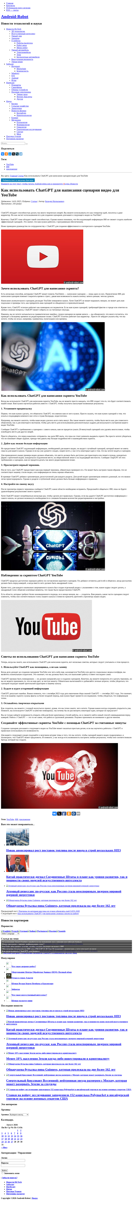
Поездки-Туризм (13, 136)
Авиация (15, 38)
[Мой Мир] (9, 153)
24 (2, 1142)
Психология (22, 122)
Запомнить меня (11, 1173)
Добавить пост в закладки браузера (17, 180)
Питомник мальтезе (15, 139)
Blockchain (21, 69)
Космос (14, 104)
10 (2, 1136)
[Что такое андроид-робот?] (8, 966)
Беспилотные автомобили (28, 57)
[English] (5, 931)
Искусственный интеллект (23, 34)
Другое (20, 99)
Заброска (15, 989)
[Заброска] (8, 989)
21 (15, 1139)
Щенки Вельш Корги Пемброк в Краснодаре (32, 983)
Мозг (19, 134)
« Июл (4, 1147)
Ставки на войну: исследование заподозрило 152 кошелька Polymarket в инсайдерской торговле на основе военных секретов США (67, 1096)
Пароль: (5, 1163)
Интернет (15, 66)
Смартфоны (16, 87)
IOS (13, 76)
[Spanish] (60, 931)
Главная (9, 3)
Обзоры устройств (19, 90)
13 (12, 1136)
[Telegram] (20, 153)
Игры (13, 80)
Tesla (19, 55)
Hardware (10, 83)
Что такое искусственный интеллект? (29, 995)
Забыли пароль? (9, 1178)
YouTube (10, 164)
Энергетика (16, 108)
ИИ (7, 167)
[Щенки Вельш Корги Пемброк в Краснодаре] (8, 983)
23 (21, 1139)
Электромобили (24, 52)
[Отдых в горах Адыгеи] (8, 978)
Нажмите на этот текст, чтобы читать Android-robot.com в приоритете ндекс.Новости (39, 184)
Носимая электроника (21, 92)
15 (18, 1136)
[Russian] (51, 931)
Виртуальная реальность (22, 59)
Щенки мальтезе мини (21, 1001)
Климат (14, 118)
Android (14, 78)
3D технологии (18, 31)
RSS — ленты (12, 10)
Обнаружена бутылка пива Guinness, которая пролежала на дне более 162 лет (60, 1069)
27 (12, 1142)
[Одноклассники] (6, 153)
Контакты (10, 5)
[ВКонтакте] (2, 153)
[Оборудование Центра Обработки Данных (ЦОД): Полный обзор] (8, 972)
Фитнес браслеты (24, 97)
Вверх (35, 1198)
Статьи (21, 176)
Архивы (5, 1114)
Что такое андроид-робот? (23, 966)
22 (18, 1139)
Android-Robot (14, 16)
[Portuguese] (41, 931)
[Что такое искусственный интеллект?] (8, 995)
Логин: (4, 1158)
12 (9, 1136)
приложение (11, 169)
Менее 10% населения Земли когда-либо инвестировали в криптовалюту (57, 1058)
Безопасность (22, 71)
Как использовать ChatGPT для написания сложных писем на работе (48, 913)
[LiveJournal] (17, 153)
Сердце (20, 132)
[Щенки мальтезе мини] (8, 1001)
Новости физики (18, 111)
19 (9, 1139)
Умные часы (22, 94)
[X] (13, 153)
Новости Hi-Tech (13, 29)
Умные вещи (17, 62)
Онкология (21, 127)
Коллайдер (21, 113)
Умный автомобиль (20, 50)
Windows (15, 73)
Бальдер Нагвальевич (54, 201)
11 (6, 1136)
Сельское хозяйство (20, 106)
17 (2, 1139)
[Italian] (31, 931)
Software (10, 64)
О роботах (16, 41)
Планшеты (16, 85)
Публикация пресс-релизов (18, 8)
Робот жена (22, 45)
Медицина (16, 120)
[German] (23, 931)
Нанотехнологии (24, 115)
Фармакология (23, 125)
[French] (14, 931)
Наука (9, 101)
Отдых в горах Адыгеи (22, 978)
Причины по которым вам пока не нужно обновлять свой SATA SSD (49, 911)
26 (9, 1142)
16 (21, 1136)
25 (6, 1142)
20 (12, 1139)
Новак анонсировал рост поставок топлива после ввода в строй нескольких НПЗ (63, 1016)
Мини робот (22, 48)
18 (6, 1139)
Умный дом (16, 36)
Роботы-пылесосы (25, 43)
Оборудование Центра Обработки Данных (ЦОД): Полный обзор (41, 972)
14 (15, 1136)
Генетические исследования (29, 129)
